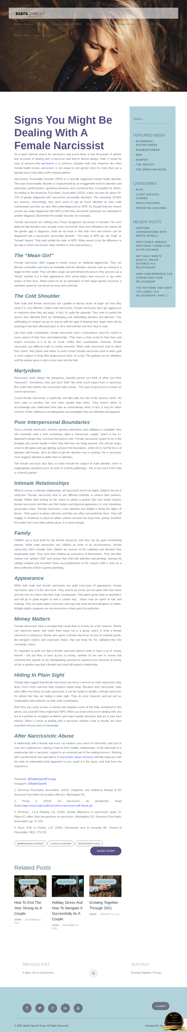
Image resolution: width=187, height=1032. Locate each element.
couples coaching (60, 844)
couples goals (105, 882)
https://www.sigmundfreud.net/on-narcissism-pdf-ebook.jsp (58, 805)
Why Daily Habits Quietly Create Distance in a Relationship (148, 262)
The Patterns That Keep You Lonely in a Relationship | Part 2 (154, 292)
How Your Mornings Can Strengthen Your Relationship (154, 278)
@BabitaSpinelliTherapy (42, 779)
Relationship (29, 882)
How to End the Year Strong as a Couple (28, 908)
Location (161, 1005)
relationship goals (89, 844)
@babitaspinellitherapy (30, 844)
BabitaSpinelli (38, 783)
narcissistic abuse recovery (76, 756)
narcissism (47, 163)
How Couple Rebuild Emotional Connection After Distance (153, 246)
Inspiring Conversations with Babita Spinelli (151, 232)
